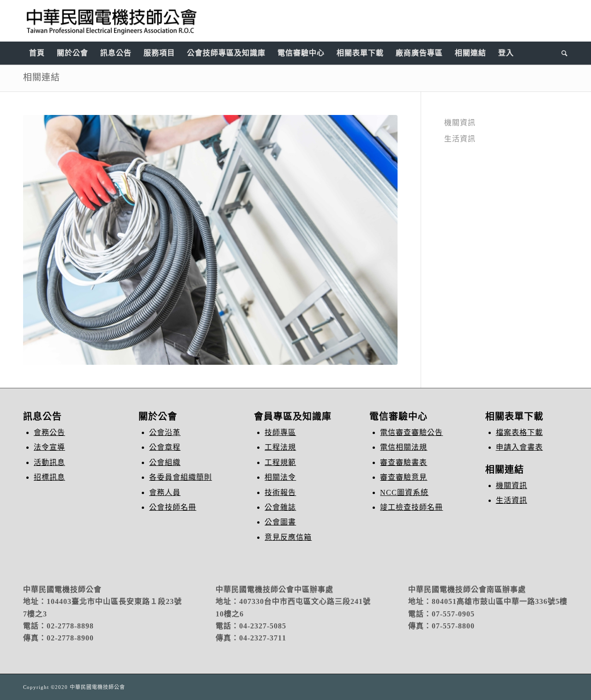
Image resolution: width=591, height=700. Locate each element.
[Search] (561, 53)
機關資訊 (460, 123)
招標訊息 (49, 477)
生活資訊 (460, 139)
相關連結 (41, 77)
